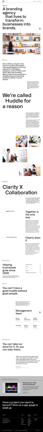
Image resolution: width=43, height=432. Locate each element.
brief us (7, 408)
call (26, 405)
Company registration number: (19, 430)
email (32, 405)
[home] (3, 1)
